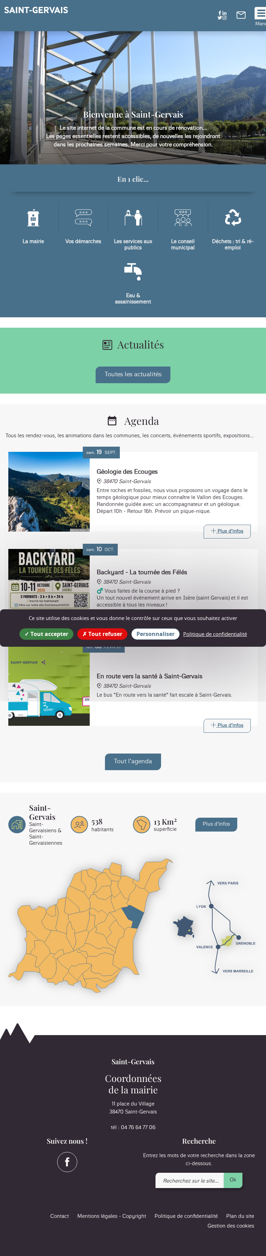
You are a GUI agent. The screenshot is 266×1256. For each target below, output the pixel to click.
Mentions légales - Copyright (111, 1216)
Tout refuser (104, 634)
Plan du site (240, 1216)
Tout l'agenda (133, 761)
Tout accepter (48, 634)
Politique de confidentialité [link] (215, 633)
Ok (233, 1179)
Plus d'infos (216, 824)
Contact (59, 1216)
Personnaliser (155, 634)
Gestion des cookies (230, 1226)
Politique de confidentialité (186, 1216)
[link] (241, 17)
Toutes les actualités (133, 374)
